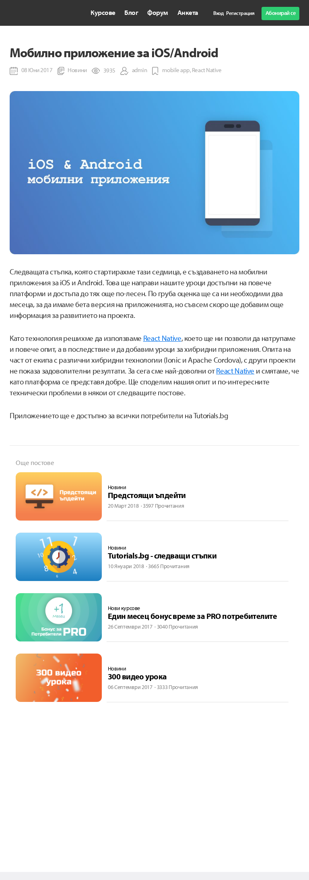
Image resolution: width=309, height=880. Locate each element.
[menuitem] (103, 12)
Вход (218, 13)
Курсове (103, 12)
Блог (131, 12)
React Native (162, 338)
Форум (157, 12)
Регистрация (240, 13)
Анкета (187, 12)
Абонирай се (281, 13)
